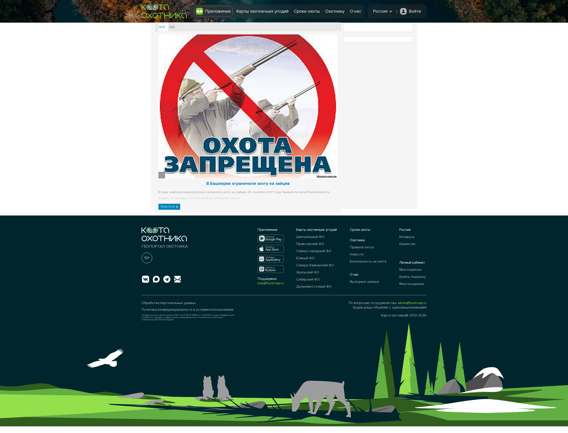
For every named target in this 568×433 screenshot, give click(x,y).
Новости (356, 254)
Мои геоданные (411, 284)
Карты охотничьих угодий (262, 11)
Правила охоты (362, 247)
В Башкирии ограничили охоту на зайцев (248, 183)
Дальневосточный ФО (314, 286)
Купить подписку (412, 277)
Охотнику (335, 11)
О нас (355, 11)
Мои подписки (410, 269)
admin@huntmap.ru (412, 303)
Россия (404, 229)
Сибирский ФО (308, 279)
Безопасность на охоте (368, 261)
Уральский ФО (307, 272)
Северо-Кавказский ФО (315, 265)
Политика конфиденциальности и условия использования (187, 309)
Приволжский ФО (310, 244)
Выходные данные (364, 281)
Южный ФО (305, 258)
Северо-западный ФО (313, 251)
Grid (162, 27)
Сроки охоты (307, 11)
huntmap (218, 198)
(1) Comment (232, 198)
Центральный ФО (310, 237)
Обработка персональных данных (169, 303)
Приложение (218, 11)
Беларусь (406, 237)
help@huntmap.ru (271, 283)
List (172, 27)
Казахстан (407, 244)
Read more (168, 206)
